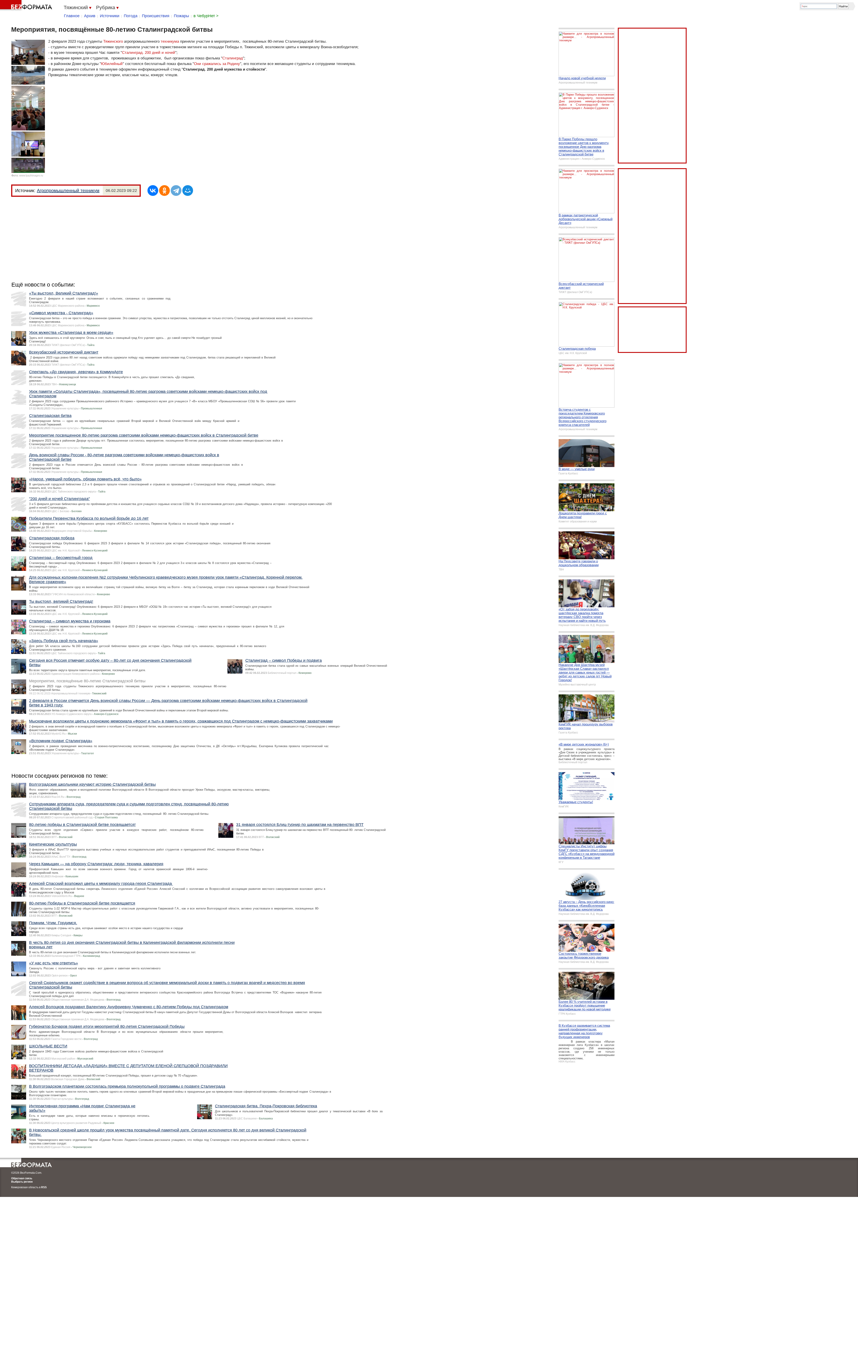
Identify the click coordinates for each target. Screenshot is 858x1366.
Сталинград (232, 58)
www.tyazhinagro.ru (31, 175)
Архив (89, 16)
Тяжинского (113, 41)
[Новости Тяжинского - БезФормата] (27, 5)
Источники (109, 16)
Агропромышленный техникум (68, 190)
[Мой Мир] (187, 190)
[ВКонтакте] (152, 190)
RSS (44, 1187)
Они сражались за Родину (217, 64)
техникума (170, 41)
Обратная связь (21, 1178)
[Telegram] (176, 190)
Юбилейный (112, 64)
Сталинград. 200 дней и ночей (148, 52)
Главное (72, 16)
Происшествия (155, 16)
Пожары (181, 16)
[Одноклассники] (164, 190)
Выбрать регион (22, 1181)
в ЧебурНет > (206, 16)
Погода (130, 16)
